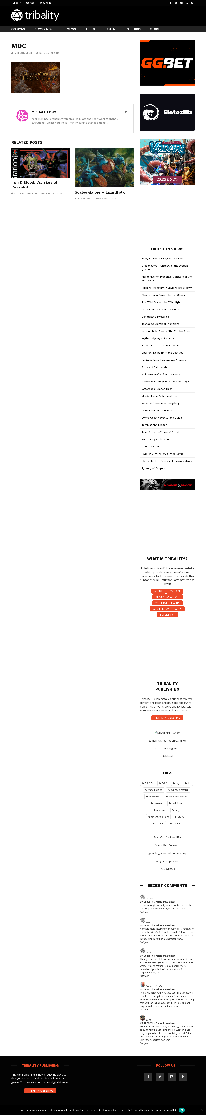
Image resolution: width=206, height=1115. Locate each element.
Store (154, 29)
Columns (18, 29)
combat (177, 823)
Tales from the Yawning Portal (160, 432)
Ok (181, 1110)
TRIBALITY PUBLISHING (167, 717)
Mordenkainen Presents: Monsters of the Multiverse (167, 278)
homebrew (154, 796)
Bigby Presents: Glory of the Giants (163, 258)
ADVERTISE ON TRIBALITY (167, 608)
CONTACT (174, 591)
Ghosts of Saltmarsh (154, 367)
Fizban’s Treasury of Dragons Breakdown (167, 287)
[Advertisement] (136, 15)
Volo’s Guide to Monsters (157, 410)
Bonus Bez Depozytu (167, 845)
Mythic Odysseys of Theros (158, 338)
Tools (90, 29)
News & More (44, 29)
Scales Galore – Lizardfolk (100, 192)
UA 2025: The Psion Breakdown (157, 901)
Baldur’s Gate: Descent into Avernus (164, 359)
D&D (164, 783)
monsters (161, 810)
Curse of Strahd (151, 446)
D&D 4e (159, 823)
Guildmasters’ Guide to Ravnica (161, 374)
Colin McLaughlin (25, 193)
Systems (111, 29)
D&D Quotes (167, 869)
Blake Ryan (85, 198)
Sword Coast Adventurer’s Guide (162, 417)
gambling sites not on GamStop (167, 740)
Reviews (70, 29)
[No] (202, 1110)
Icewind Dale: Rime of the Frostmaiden (166, 331)
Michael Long (23, 53)
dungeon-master (179, 789)
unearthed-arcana (178, 796)
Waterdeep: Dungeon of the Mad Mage (165, 381)
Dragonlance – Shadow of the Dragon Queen (165, 267)
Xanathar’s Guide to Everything (161, 403)
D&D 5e (149, 783)
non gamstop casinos (167, 861)
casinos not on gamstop (167, 748)
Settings (134, 29)
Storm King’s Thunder (155, 439)
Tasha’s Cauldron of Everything (161, 323)
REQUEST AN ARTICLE (167, 596)
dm (189, 783)
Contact (29, 3)
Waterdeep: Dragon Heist (157, 388)
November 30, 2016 (51, 193)
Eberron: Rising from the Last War (163, 352)
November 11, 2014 (49, 53)
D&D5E (181, 816)
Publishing (45, 3)
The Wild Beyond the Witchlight (161, 302)
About (16, 3)
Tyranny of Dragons (154, 468)
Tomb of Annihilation (154, 424)
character (158, 803)
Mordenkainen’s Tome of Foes (160, 396)
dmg (177, 810)
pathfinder (177, 803)
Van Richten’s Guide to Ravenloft (161, 309)
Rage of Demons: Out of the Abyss (162, 453)
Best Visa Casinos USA (167, 837)
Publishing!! (167, 614)
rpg (177, 783)
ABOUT (158, 591)
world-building (155, 789)
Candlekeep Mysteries (155, 316)
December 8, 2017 (106, 198)
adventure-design (160, 816)
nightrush (167, 756)
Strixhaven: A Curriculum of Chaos (163, 295)
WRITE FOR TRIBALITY (167, 602)
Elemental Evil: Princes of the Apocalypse (167, 460)
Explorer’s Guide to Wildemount (161, 345)
